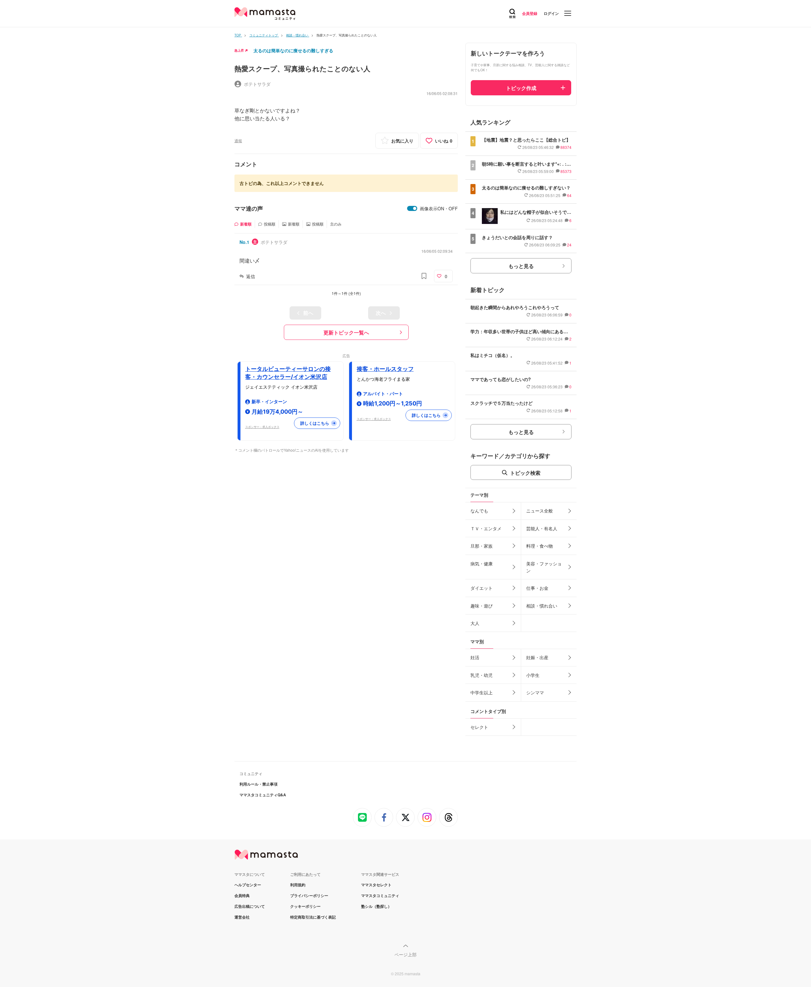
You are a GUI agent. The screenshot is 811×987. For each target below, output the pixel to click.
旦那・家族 (481, 546)
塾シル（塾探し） (376, 906)
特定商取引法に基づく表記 (313, 917)
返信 (250, 276)
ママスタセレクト (376, 885)
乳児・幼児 (481, 675)
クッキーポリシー (305, 906)
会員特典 (242, 895)
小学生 (533, 675)
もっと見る (521, 266)
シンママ (535, 692)
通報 (238, 140)
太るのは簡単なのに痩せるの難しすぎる (293, 50)
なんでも (479, 510)
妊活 (474, 657)
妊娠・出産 (537, 657)
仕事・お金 (537, 588)
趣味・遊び (481, 605)
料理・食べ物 (539, 546)
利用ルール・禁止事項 (258, 784)
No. (244, 242)
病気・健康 (481, 563)
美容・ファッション (544, 567)
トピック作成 (521, 88)
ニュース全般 (539, 510)
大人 (474, 623)
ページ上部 (405, 954)
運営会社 (242, 917)
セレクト (479, 727)
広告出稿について (249, 906)
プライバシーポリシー (309, 895)
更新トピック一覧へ (346, 332)
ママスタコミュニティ (380, 895)
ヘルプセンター (247, 885)
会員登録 (529, 13)
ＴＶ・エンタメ (485, 528)
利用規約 (297, 885)
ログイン (551, 13)
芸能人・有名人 (541, 528)
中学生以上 (481, 692)
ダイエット (481, 588)
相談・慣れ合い (541, 605)
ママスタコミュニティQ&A (262, 795)
